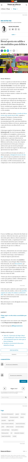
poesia (17, 414)
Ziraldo (14, 436)
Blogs (15, 9)
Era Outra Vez (6, 21)
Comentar (23, 381)
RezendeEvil (18, 264)
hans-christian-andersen (7, 423)
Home (13, 34)
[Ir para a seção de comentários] (14, 51)
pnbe (3, 426)
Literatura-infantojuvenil (7, 414)
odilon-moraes (9, 426)
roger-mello (11, 420)
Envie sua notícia (14, 350)
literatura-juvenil (14, 417)
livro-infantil (5, 417)
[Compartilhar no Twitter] (8, 51)
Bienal (22, 417)
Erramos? (14, 354)
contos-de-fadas (5, 430)
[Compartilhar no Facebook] (2, 51)
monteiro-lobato (20, 426)
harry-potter (15, 430)
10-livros (23, 414)
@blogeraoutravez (17, 326)
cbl (11, 433)
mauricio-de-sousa (20, 423)
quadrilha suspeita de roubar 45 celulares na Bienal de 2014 (14, 292)
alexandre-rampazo (19, 433)
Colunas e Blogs (5, 9)
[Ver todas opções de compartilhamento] (11, 51)
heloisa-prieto (5, 433)
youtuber (4, 420)
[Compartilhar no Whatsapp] (5, 51)
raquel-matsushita (6, 436)
